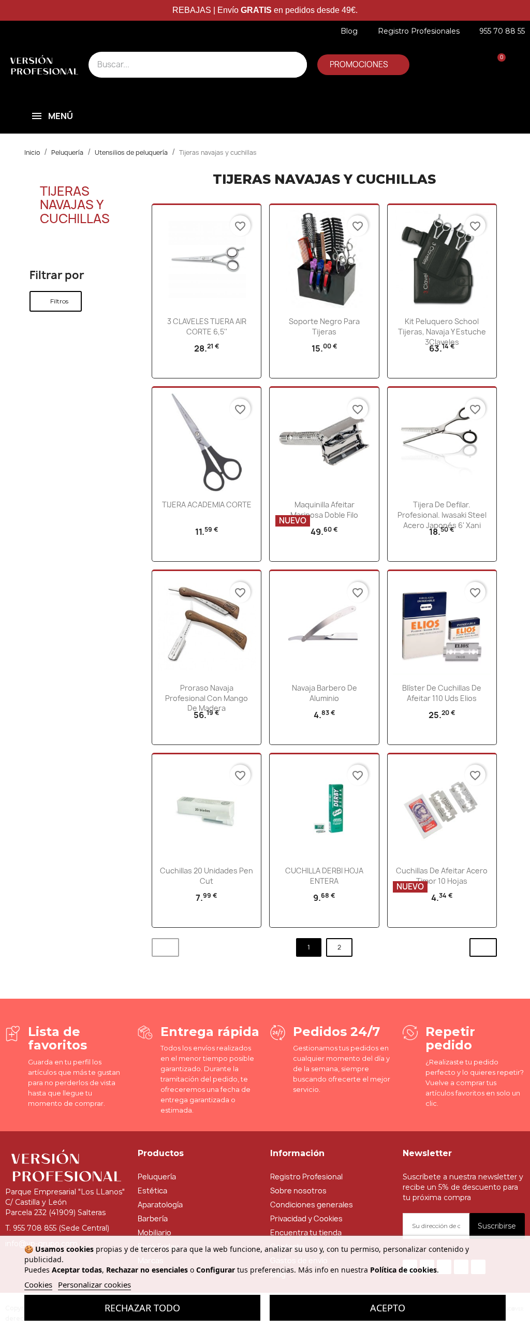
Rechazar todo (142, 1308)
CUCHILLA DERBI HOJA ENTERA (324, 876)
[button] (363, 64)
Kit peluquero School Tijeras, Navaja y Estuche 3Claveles (442, 331)
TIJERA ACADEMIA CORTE (207, 504)
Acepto (387, 1308)
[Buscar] (294, 65)
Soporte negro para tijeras (324, 326)
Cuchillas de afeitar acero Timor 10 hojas (442, 876)
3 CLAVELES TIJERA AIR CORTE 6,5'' (206, 326)
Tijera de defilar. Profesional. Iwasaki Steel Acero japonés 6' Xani (442, 515)
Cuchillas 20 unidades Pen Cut (206, 876)
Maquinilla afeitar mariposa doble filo (324, 510)
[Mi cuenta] (425, 65)
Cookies (38, 1284)
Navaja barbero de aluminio (324, 693)
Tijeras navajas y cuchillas (75, 204)
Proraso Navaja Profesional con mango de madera (206, 698)
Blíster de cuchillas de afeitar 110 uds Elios (441, 693)
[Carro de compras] (496, 65)
